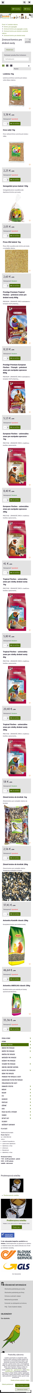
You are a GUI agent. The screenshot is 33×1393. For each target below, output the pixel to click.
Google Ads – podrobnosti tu (14, 1370)
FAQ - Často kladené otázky (13, 1307)
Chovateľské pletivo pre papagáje (12, 1080)
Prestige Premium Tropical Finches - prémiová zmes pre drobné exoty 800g (14, 295)
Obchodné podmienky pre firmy (14, 1292)
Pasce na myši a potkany (9, 1112)
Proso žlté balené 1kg (12, 242)
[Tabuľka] (11, 66)
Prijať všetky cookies (22, 1385)
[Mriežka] (3, 66)
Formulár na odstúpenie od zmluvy (15, 1303)
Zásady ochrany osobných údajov (20, 1380)
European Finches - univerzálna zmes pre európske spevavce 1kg (16, 436)
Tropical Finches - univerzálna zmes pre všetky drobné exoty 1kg (15, 582)
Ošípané (4, 1105)
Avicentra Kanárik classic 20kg (15, 920)
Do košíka (16, 123)
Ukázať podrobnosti (7, 1384)
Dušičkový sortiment (8, 1125)
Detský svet (5, 1118)
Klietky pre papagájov (8, 1070)
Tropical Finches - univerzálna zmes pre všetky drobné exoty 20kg (15, 727)
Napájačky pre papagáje (9, 1057)
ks (7, 123)
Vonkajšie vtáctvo (7, 1086)
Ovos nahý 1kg (9, 130)
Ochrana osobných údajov (13, 1296)
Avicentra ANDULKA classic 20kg (16, 986)
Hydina (4, 1041)
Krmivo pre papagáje (8, 1048)
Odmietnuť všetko (22, 1389)
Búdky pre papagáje (8, 1073)
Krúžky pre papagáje (8, 1051)
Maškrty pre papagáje (8, 1061)
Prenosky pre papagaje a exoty (11, 1077)
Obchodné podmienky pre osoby (15, 1289)
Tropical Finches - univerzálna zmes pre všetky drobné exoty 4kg (15, 654)
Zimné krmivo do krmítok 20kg (15, 864)
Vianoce (4, 1115)
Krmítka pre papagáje (8, 1054)
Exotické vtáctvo (7, 1045)
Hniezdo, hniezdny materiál (10, 1067)
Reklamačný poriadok (11, 1299)
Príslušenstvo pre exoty (9, 1083)
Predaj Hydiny (6, 1038)
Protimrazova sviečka (16, 1220)
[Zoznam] (7, 66)
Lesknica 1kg (8, 74)
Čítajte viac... (17, 1227)
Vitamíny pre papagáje (8, 1064)
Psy (3, 1096)
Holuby (4, 1093)
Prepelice (5, 1102)
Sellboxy (4, 1121)
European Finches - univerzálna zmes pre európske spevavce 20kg (16, 509)
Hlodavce (5, 1099)
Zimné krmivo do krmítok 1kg (15, 797)
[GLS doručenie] (16, 1266)
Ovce (3, 1109)
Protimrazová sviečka (11, 1195)
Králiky (4, 1089)
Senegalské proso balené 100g (15, 186)
